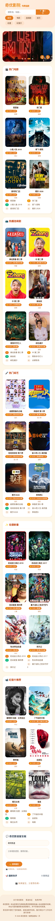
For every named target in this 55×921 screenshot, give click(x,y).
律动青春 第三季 (15, 352)
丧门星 (32, 200)
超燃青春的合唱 (15, 504)
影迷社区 (29, 900)
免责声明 (38, 900)
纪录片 (19, 23)
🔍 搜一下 (43, 12)
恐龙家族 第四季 (15, 660)
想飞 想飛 (34, 204)
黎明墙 (11, 818)
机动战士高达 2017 (37, 656)
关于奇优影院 (18, 900)
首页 (9, 18)
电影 (18, 18)
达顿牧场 (33, 360)
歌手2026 (12, 512)
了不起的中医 (35, 814)
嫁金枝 (11, 356)
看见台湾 (12, 822)
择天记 (11, 667)
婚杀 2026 (34, 208)
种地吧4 (33, 512)
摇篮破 (11, 200)
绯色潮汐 (12, 360)
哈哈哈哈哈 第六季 (16, 508)
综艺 (38, 18)
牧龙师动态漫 (35, 660)
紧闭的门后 (13, 208)
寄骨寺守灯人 (35, 356)
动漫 (9, 23)
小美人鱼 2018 (14, 204)
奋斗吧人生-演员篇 (37, 508)
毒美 (32, 822)
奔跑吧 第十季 (35, 504)
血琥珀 (32, 818)
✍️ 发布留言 (14, 864)
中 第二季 (34, 352)
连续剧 (28, 18)
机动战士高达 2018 (16, 656)
